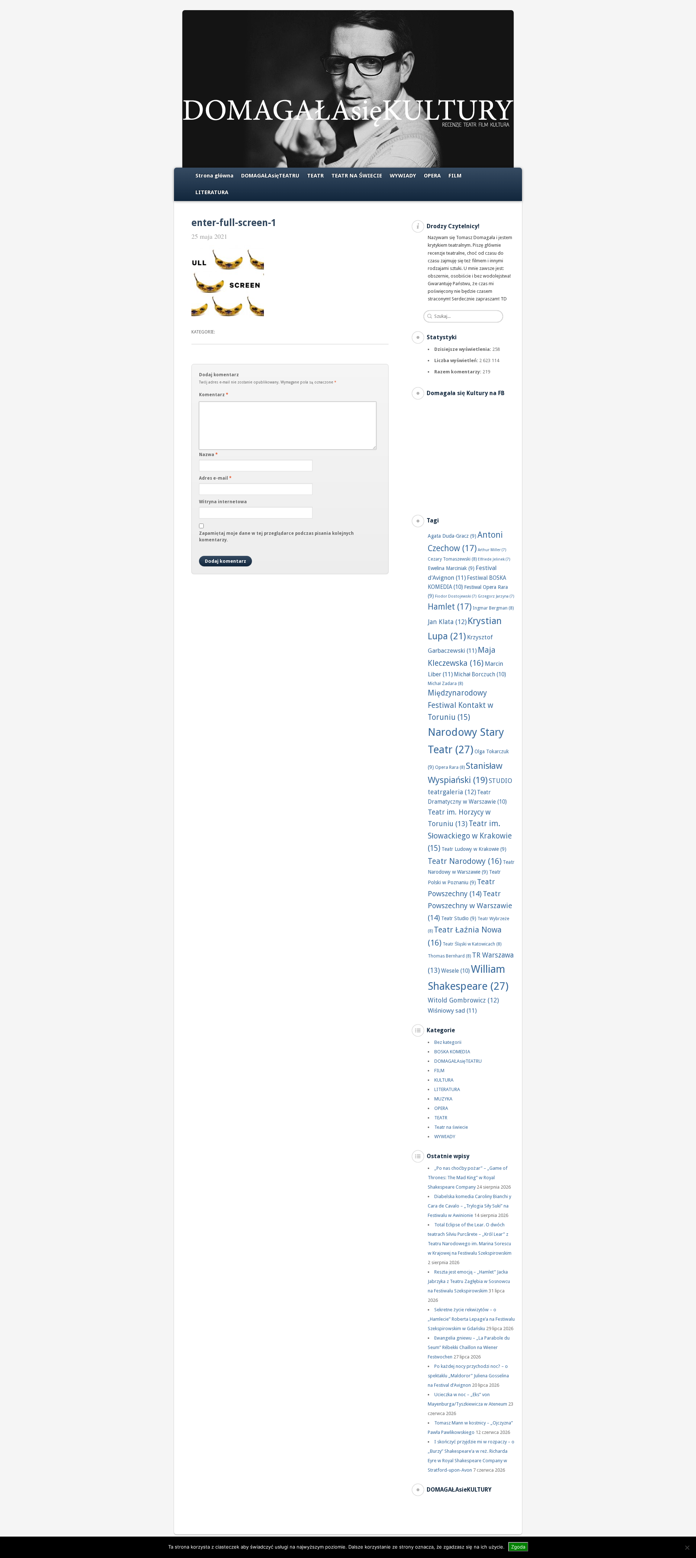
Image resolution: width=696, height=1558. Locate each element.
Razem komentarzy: (458, 371)
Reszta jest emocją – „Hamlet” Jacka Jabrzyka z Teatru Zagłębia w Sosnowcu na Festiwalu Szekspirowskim (469, 1281)
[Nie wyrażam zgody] (687, 1547)
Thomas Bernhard (449, 956)
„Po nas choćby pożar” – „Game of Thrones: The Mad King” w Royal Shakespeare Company (468, 1177)
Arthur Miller (492, 550)
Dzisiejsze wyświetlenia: (463, 349)
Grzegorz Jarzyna (496, 596)
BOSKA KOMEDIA (452, 1051)
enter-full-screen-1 (233, 222)
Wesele (455, 971)
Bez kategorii (447, 1042)
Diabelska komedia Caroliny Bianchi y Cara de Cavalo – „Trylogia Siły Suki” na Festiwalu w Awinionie (469, 1206)
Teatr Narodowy (465, 861)
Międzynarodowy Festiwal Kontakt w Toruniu (460, 705)
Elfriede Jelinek (494, 559)
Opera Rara (450, 767)
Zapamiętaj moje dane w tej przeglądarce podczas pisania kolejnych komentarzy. (276, 536)
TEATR (315, 175)
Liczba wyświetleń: (456, 360)
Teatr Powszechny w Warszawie (470, 905)
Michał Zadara (445, 683)
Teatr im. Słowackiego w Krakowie (470, 836)
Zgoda (518, 1547)
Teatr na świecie (451, 1127)
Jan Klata (447, 622)
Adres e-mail (215, 478)
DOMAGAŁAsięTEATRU (270, 175)
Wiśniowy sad (452, 1010)
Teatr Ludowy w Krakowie (474, 849)
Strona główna (214, 175)
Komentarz (213, 394)
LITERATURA (211, 192)
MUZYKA (443, 1099)
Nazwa (208, 454)
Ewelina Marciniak (451, 568)
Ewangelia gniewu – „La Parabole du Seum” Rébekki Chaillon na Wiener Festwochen (469, 1347)
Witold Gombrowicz (463, 1000)
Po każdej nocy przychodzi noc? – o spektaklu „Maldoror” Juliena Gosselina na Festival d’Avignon (468, 1376)
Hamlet (450, 606)
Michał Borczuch (480, 674)
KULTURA (443, 1080)
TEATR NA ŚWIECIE (356, 175)
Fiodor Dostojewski (456, 596)
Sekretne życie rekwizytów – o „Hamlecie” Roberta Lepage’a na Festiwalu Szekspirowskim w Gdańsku (471, 1319)
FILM (454, 175)
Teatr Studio (458, 918)
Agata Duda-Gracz (452, 536)
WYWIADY (403, 175)
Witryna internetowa (223, 501)
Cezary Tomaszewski (452, 559)
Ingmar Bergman (493, 608)
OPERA (432, 175)
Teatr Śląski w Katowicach (472, 944)
